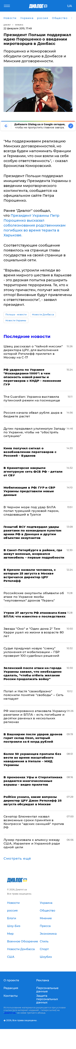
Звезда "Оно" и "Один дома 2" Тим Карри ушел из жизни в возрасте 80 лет (34, 632)
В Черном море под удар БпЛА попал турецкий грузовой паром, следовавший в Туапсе (31, 510)
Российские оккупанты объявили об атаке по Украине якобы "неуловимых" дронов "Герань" (34, 596)
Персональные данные (47, 989)
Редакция (11, 988)
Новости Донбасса (43, 314)
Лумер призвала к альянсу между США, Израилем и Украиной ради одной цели (32, 843)
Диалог (7, 25)
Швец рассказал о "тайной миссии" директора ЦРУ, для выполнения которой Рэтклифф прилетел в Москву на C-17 (33, 352)
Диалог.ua (10, 1012)
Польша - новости (16, 314)
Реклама (42, 980)
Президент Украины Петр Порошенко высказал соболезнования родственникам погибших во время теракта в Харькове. (35, 225)
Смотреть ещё (17, 858)
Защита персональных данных (47, 999)
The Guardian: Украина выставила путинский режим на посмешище (32, 398)
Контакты (11, 995)
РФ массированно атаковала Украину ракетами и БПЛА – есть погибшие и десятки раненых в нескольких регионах (35, 716)
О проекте (11, 980)
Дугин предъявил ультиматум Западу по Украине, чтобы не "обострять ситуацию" (34, 432)
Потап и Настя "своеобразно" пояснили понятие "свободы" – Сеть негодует (33, 695)
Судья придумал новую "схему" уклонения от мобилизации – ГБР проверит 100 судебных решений (32, 652)
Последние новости (27, 336)
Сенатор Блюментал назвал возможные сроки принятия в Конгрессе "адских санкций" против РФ (34, 822)
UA (69, 6)
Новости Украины (15, 320)
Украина (19, 25)
